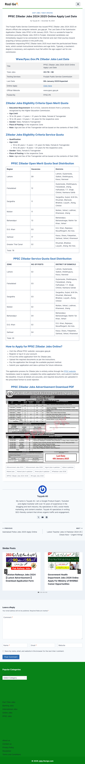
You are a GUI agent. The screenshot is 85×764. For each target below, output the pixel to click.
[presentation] (21, 561)
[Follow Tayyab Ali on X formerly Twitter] (38, 517)
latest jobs (11, 471)
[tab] (38, 592)
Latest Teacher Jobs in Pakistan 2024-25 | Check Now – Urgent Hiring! (65, 531)
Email (34, 645)
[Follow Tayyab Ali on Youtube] (42, 517)
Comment (8, 617)
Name (6, 645)
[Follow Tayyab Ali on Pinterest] (46, 517)
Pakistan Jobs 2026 (59, 471)
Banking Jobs (8, 706)
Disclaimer (6, 751)
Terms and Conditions (11, 754)
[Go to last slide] (5, 571)
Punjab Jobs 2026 (37, 476)
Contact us (7, 744)
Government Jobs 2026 (34, 467)
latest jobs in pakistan (24, 471)
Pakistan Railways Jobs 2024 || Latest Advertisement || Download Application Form (21, 577)
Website (61, 645)
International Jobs (9, 709)
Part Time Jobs (8, 702)
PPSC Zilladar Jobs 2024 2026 (17, 476)
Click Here (47, 86)
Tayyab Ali (35, 21)
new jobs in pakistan (42, 471)
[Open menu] (78, 4)
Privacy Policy (8, 747)
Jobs (41, 761)
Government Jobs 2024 (15, 467)
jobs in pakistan (68, 467)
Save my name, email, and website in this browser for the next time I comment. (34, 651)
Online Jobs (7, 713)
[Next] (79, 571)
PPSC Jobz (7, 716)
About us (6, 740)
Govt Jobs (36, 13)
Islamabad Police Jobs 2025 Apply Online (19, 530)
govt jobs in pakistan (52, 467)
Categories (6, 675)
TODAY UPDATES (47, 13)
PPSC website (70, 371)
